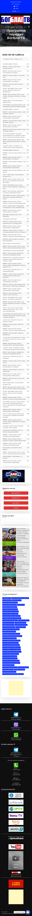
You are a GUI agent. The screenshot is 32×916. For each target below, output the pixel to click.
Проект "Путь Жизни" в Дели (9, 656)
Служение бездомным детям (10, 667)
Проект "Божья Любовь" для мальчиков (12, 636)
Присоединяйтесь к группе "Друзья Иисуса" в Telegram (16, 754)
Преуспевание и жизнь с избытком (11, 633)
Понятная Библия (21, 627)
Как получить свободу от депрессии (11, 616)
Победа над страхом (20, 622)
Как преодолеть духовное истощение (11, 618)
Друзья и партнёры (16, 1)
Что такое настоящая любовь (10, 674)
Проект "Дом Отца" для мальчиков (11, 645)
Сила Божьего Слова (8, 665)
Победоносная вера (8, 624)
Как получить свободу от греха (10, 613)
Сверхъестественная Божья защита (11, 662)
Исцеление (21, 604)
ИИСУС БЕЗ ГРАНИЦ (12, 912)
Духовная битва (7, 600)
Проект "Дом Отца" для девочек (10, 642)
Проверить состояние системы (16, 836)
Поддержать (17, 4)
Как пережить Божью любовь (10, 609)
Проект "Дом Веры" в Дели (9, 638)
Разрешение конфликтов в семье (11, 660)
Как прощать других (24, 620)
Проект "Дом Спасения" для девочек (11, 647)
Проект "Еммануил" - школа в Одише (11, 649)
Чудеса (21, 674)
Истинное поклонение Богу (9, 604)
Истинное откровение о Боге (10, 602)
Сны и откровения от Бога (9, 671)
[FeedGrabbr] (16, 587)
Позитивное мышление (21, 624)
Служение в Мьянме (8, 669)
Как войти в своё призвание (9, 607)
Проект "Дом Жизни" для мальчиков (11, 640)
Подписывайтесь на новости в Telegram (16, 718)
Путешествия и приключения (10, 658)
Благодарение (6, 598)
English (16, 8)
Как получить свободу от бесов (10, 611)
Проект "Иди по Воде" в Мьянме (10, 653)
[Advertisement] (16, 688)
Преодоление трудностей (9, 631)
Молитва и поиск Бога (8, 622)
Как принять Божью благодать (10, 620)
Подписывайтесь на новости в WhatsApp (16, 738)
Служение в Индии (23, 667)
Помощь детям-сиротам (9, 627)
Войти (17, 6)
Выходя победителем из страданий (20, 598)
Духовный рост (17, 600)
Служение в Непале (19, 669)
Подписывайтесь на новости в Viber (16, 728)
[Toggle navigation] (29, 26)
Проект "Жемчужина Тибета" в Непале (12, 651)
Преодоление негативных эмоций (11, 629)
